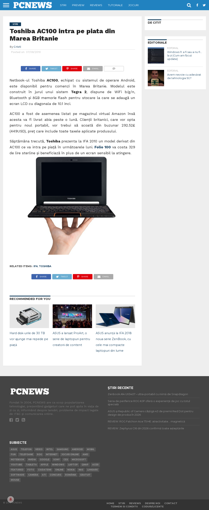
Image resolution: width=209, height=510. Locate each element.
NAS (81, 469)
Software (17, 475)
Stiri (63, 5)
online (59, 469)
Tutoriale (115, 5)
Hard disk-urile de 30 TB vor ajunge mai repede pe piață (29, 339)
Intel (49, 449)
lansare (92, 469)
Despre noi (152, 503)
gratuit (85, 475)
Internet (52, 454)
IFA (35, 266)
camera (33, 475)
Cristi (17, 46)
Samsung (62, 449)
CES (65, 459)
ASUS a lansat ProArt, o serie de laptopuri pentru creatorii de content (71, 339)
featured (17, 469)
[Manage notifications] (10, 499)
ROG (39, 454)
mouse (15, 480)
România (70, 475)
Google (44, 459)
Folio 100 (103, 147)
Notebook (17, 459)
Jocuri (133, 5)
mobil (90, 449)
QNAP (85, 464)
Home (110, 503)
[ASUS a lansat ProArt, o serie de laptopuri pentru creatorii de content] (72, 327)
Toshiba (45, 266)
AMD (85, 454)
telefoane (26, 454)
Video (38, 449)
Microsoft (79, 459)
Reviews (96, 5)
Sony (56, 459)
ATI (44, 475)
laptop (73, 464)
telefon (26, 449)
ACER (95, 464)
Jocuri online (70, 454)
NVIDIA (32, 459)
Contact (170, 503)
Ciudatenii (44, 469)
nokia (71, 469)
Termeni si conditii (124, 506)
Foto (30, 469)
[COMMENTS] (114, 67)
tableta (31, 464)
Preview (78, 5)
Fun (13, 454)
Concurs (55, 475)
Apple (44, 464)
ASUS (14, 449)
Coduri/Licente (153, 506)
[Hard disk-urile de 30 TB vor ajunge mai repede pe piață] (29, 327)
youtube (16, 464)
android (77, 449)
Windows (58, 464)
